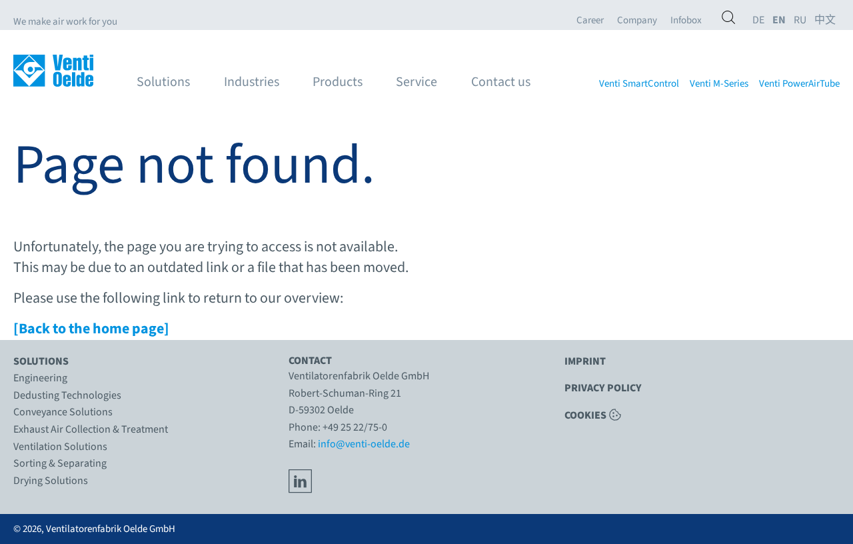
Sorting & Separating (60, 463)
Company (637, 21)
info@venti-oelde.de (364, 444)
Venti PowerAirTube (799, 84)
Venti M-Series (719, 84)
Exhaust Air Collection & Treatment (90, 429)
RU (800, 20)
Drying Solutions (50, 480)
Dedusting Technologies (67, 395)
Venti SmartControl (639, 84)
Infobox (686, 21)
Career (590, 21)
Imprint (585, 361)
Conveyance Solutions (63, 412)
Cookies (585, 414)
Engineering (40, 378)
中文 (825, 20)
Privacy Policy (603, 388)
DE (758, 20)
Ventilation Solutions (60, 446)
